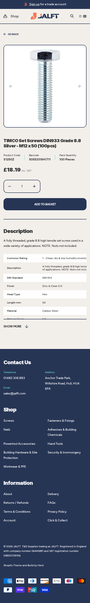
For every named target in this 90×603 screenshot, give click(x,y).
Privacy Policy (57, 512)
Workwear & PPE (14, 466)
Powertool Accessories (19, 444)
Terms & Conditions (16, 512)
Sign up (34, 4)
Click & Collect (58, 520)
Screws (8, 421)
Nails (6, 429)
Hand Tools (55, 444)
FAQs (51, 503)
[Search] (72, 16)
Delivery (53, 494)
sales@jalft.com (14, 393)
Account (9, 520)
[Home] (45, 16)
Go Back (13, 34)
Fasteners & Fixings (61, 421)
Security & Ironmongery (64, 452)
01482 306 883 (14, 378)
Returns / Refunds (16, 503)
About (7, 494)
